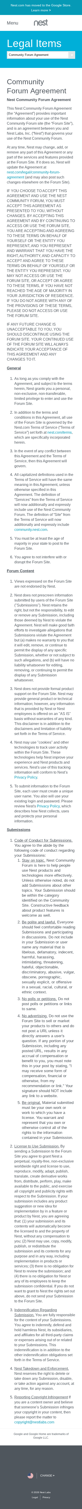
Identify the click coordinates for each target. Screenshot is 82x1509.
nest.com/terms (59, 432)
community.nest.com (30, 529)
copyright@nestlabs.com (34, 1422)
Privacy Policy (25, 777)
